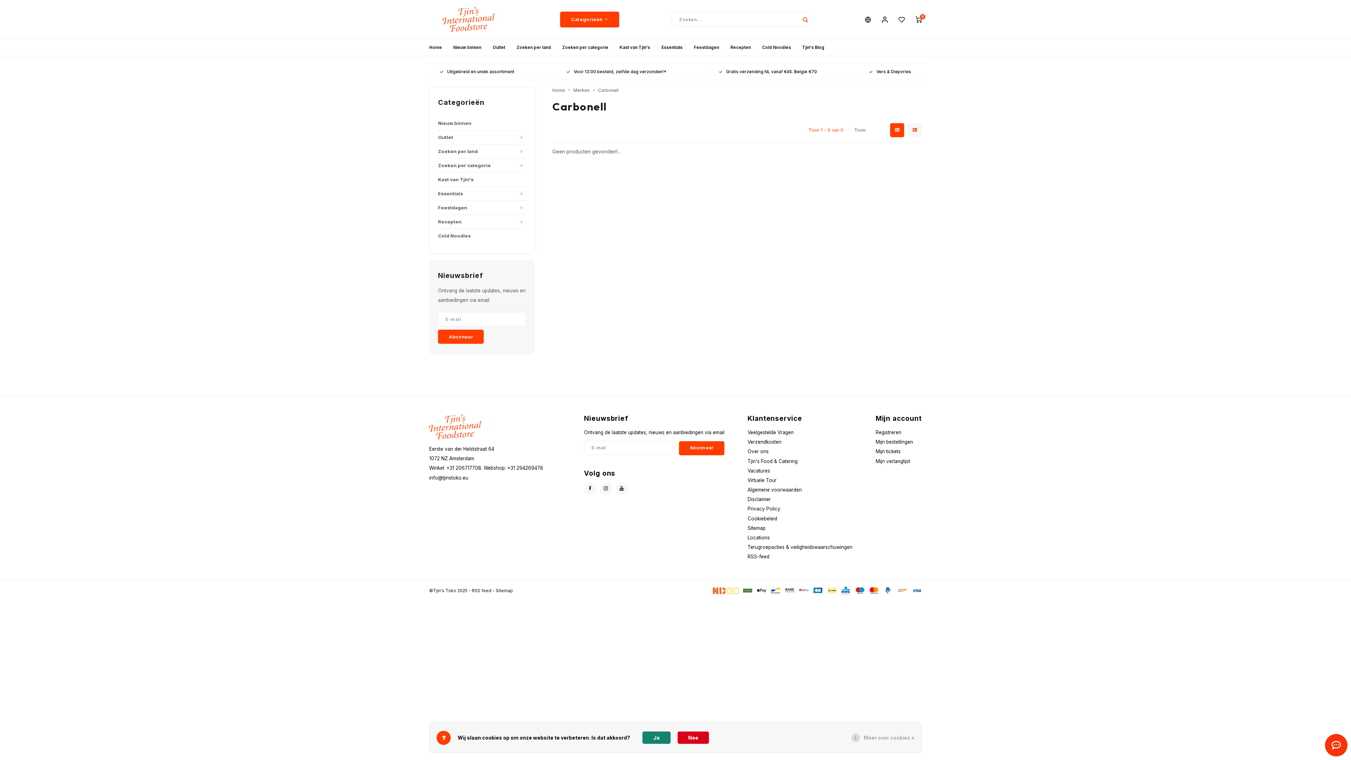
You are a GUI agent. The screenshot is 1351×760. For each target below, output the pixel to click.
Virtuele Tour (762, 480)
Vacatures (759, 471)
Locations (759, 537)
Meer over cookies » (889, 738)
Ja (656, 738)
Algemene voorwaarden (775, 490)
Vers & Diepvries (893, 71)
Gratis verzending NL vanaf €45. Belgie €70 (771, 71)
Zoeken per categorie (585, 47)
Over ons (758, 451)
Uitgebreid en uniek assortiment (480, 71)
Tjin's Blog (813, 47)
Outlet (499, 47)
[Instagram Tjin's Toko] (606, 489)
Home (435, 47)
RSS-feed (758, 556)
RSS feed (481, 590)
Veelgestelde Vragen (771, 432)
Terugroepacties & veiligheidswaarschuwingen (800, 547)
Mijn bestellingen (894, 442)
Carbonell (608, 90)
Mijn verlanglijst (893, 461)
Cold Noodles (776, 47)
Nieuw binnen (467, 47)
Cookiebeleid (762, 518)
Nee (693, 738)
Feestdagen (706, 47)
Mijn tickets (888, 451)
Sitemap (757, 528)
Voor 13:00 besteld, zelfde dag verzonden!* (620, 71)
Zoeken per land (533, 47)
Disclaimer (759, 499)
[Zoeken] (805, 19)
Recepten (740, 47)
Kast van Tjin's (635, 47)
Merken (581, 90)
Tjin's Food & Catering (773, 461)
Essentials (672, 47)
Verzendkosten (764, 442)
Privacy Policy (764, 509)
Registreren (888, 432)
